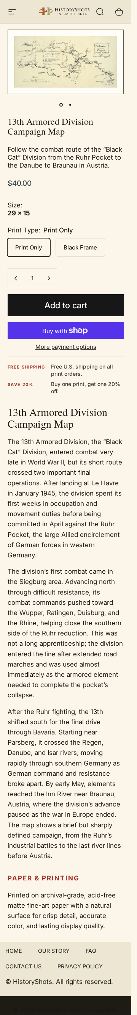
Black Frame (80, 247)
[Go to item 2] (70, 104)
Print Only (28, 247)
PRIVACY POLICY (80, 966)
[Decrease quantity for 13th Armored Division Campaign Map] (16, 278)
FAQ (91, 951)
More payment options (65, 347)
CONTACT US (23, 966)
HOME (13, 951)
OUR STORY (54, 951)
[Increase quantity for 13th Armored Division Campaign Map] (49, 278)
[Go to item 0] (61, 104)
